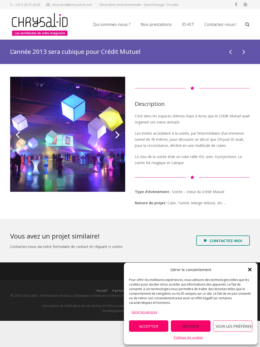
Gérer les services (144, 312)
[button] (249, 269)
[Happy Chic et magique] (243, 51)
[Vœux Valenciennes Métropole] (230, 51)
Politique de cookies (188, 337)
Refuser (191, 326)
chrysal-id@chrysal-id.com (72, 4)
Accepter (148, 326)
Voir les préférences (234, 326)
